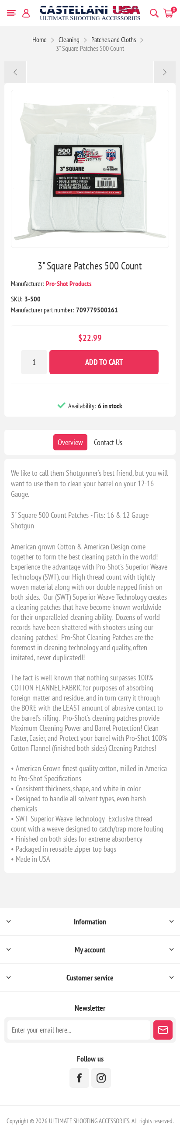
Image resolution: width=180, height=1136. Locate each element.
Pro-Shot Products (69, 283)
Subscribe (163, 1030)
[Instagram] (101, 1078)
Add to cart (104, 362)
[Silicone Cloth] (164, 72)
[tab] (70, 442)
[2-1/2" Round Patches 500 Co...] (15, 72)
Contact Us (108, 442)
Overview (70, 442)
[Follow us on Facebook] (79, 1078)
